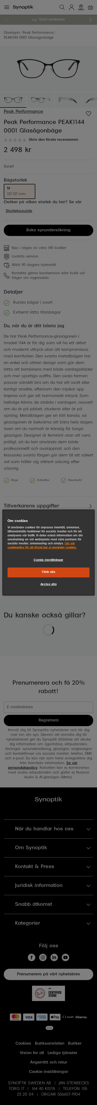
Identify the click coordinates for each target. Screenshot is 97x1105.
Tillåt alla (48, 572)
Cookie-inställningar (48, 560)
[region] (48, 552)
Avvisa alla (48, 584)
